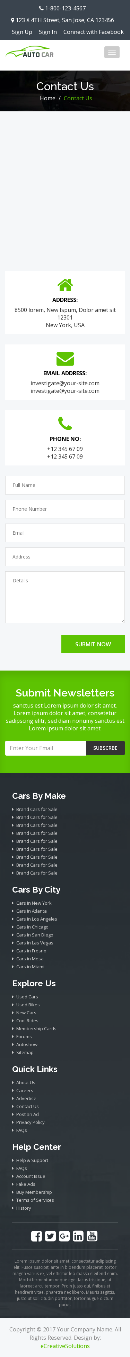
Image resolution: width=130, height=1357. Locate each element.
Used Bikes (28, 1004)
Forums (24, 1036)
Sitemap (25, 1052)
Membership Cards (36, 1028)
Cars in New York (34, 903)
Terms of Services (35, 1200)
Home (47, 98)
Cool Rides (27, 1020)
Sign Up (22, 32)
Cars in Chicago (32, 927)
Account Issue (30, 1176)
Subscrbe (105, 748)
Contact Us (27, 1106)
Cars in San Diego (34, 935)
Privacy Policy (30, 1122)
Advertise (26, 1098)
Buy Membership (34, 1192)
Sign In (48, 32)
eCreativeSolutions (65, 1346)
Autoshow (26, 1044)
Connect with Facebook (93, 32)
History (23, 1208)
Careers (24, 1090)
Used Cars (27, 997)
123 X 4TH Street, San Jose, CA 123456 (64, 20)
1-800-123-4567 (65, 8)
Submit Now (93, 644)
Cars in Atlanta (31, 911)
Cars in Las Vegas (34, 943)
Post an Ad (27, 1114)
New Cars (26, 1012)
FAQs (21, 1130)
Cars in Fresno (31, 951)
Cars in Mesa (30, 959)
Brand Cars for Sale (37, 809)
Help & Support (32, 1160)
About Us (25, 1082)
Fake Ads (25, 1184)
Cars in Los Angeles (36, 919)
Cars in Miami (30, 966)
